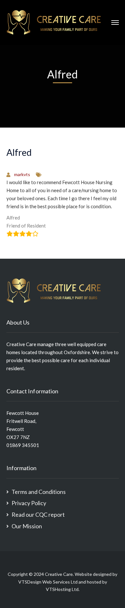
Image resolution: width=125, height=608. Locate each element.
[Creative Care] (54, 22)
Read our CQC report (38, 514)
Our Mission (27, 526)
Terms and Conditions (39, 491)
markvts (22, 174)
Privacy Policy (29, 502)
